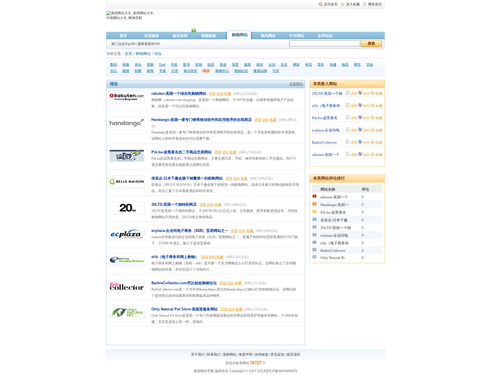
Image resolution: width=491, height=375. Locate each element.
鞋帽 (138, 71)
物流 (345, 65)
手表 (162, 71)
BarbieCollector (324, 142)
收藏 (227, 94)
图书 (186, 65)
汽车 (275, 71)
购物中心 (222, 71)
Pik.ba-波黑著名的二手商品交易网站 (181, 152)
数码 (113, 65)
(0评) (237, 94)
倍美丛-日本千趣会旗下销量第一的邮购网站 (187, 178)
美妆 (223, 65)
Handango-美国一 (335, 205)
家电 (150, 71)
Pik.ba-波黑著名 (325, 118)
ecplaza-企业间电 (326, 130)
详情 (212, 94)
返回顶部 (293, 355)
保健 (333, 65)
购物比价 (241, 71)
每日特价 (190, 71)
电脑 (125, 65)
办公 (113, 71)
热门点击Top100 (123, 44)
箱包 (259, 65)
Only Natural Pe (333, 258)
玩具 (284, 65)
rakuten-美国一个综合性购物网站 (178, 93)
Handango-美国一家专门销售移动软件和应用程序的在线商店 (201, 120)
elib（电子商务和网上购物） (175, 257)
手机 (174, 65)
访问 (220, 94)
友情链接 (261, 355)
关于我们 (198, 355)
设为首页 (331, 4)
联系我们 (213, 355)
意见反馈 (277, 355)
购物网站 (240, 35)
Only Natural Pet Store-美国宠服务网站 (184, 309)
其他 (369, 65)
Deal (162, 65)
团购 (150, 65)
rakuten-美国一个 (326, 155)
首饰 (198, 65)
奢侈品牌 (260, 71)
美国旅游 (208, 36)
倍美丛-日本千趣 (334, 220)
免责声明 (245, 355)
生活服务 (151, 36)
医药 (210, 65)
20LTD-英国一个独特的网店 (174, 204)
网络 (296, 65)
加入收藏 (353, 4)
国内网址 (268, 36)
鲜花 (308, 65)
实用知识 (325, 36)
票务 (320, 65)
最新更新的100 (149, 44)
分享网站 (296, 84)
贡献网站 (229, 355)
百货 (174, 71)
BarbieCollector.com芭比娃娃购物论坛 (184, 283)
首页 (123, 36)
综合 (158, 53)
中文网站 (296, 36)
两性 (357, 65)
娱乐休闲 (180, 36)
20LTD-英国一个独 (327, 93)
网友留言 (375, 4)
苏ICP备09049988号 (281, 371)
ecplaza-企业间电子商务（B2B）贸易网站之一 (189, 230)
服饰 (247, 65)
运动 (272, 65)
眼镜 (125, 71)
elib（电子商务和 (326, 106)
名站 (138, 65)
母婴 (235, 65)
